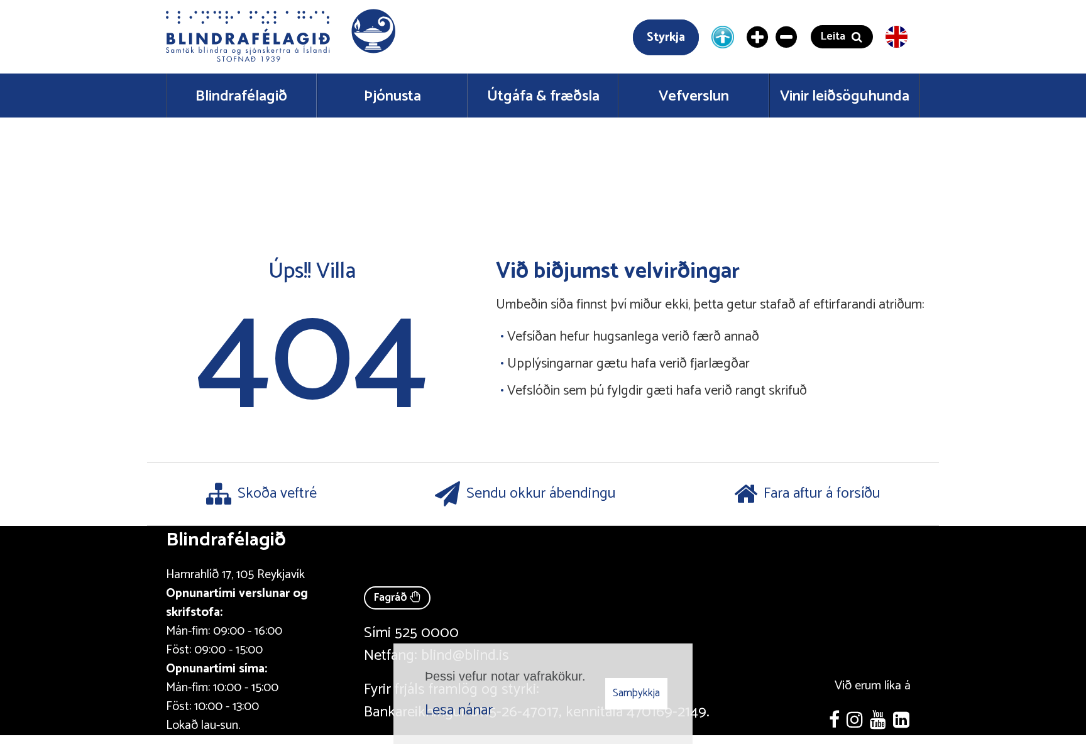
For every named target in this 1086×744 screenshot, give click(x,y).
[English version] (897, 37)
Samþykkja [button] (636, 693)
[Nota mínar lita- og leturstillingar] (722, 36)
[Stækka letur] (758, 37)
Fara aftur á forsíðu (822, 493)
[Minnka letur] (787, 37)
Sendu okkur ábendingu (540, 493)
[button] (282, 37)
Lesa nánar (459, 710)
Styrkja (666, 37)
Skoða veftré (277, 493)
